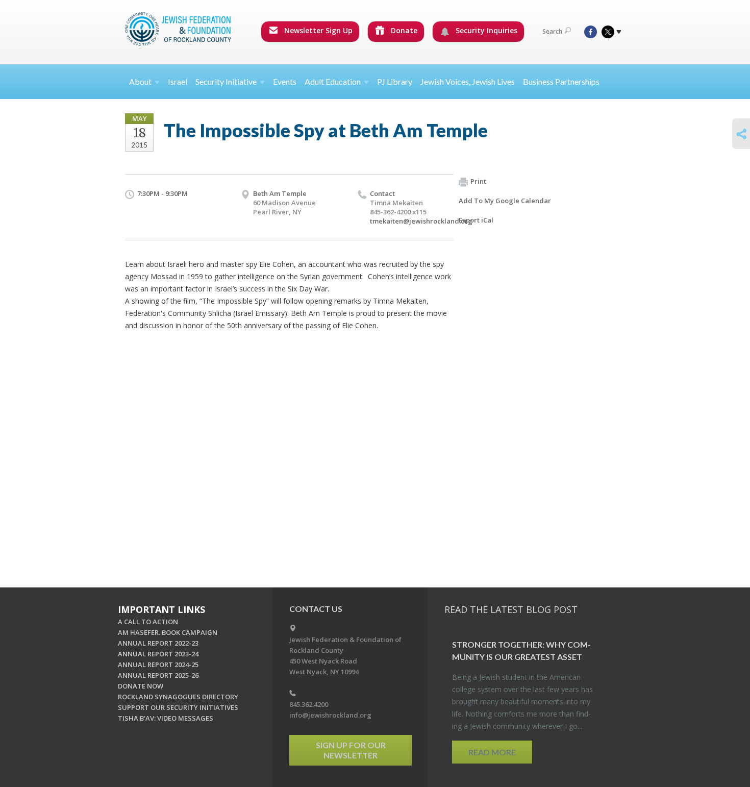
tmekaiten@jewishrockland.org (421, 221)
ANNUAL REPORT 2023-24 (158, 653)
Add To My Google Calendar (505, 200)
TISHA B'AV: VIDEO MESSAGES (165, 718)
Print (478, 181)
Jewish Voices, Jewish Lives (467, 81)
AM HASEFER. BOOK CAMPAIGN (167, 632)
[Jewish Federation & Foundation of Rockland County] (179, 29)
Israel (177, 81)
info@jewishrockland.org (330, 715)
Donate (403, 30)
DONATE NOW (140, 686)
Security (226, 81)
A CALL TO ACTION (148, 621)
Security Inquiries (485, 30)
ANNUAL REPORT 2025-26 (158, 675)
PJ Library (394, 81)
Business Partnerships (561, 81)
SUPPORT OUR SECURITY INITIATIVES (178, 707)
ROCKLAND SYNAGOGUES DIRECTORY (178, 696)
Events (284, 81)
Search (552, 31)
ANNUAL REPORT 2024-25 (158, 664)
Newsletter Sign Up (317, 30)
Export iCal (476, 220)
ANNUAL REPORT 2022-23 (158, 643)
